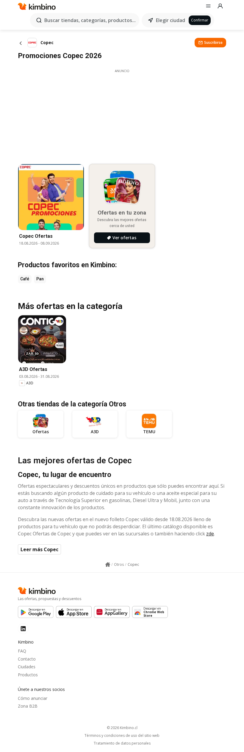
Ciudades (26, 666)
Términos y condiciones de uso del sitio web (122, 735)
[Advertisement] (122, 115)
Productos (28, 675)
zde (210, 533)
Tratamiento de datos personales (122, 743)
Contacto (27, 659)
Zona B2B (27, 706)
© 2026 (122, 727)
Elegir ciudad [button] (170, 20)
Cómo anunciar (32, 698)
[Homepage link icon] (107, 564)
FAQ (22, 651)
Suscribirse (213, 42)
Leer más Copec (39, 549)
